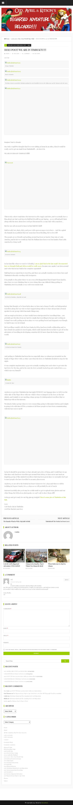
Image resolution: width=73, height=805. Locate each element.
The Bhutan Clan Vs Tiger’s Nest (19, 701)
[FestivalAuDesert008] (13, 294)
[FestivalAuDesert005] (13, 71)
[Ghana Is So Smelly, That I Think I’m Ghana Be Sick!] (36, 555)
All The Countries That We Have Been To (15, 732)
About (5, 730)
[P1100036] (36, 185)
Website (6, 642)
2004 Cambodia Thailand (11, 755)
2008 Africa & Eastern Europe (12, 758)
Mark (5, 691)
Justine (6, 701)
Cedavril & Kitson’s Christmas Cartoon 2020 (16, 679)
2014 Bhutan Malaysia (10, 766)
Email (5, 635)
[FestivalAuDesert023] (36, 440)
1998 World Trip (8, 751)
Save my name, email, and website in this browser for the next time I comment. (31, 649)
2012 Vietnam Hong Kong (11, 762)
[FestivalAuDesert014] (13, 251)
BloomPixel (44, 802)
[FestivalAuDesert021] (36, 111)
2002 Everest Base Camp (11, 753)
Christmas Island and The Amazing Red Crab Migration (25, 696)
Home (5, 727)
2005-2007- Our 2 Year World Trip (21, 39)
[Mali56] (8, 380)
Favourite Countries (9, 745)
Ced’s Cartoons (8, 737)
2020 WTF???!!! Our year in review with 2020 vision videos (20, 676)
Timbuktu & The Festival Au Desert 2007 (58, 521)
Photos (6, 778)
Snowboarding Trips (9, 749)
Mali (33, 39)
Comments (7, 608)
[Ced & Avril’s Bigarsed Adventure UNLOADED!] (14, 555)
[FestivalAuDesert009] (13, 80)
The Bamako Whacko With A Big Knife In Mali (16, 521)
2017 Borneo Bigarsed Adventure (13, 774)
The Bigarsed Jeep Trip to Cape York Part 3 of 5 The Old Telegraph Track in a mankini (37, 693)
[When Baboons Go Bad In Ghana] (58, 555)
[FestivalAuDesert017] (12, 344)
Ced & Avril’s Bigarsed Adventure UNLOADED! (11, 565)
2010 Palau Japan (8, 760)
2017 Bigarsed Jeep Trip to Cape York (14, 776)
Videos (6, 781)
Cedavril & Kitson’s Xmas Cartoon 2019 (15, 681)
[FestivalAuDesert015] (12, 63)
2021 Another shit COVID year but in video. (16, 671)
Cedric (7, 53)
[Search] (65, 661)
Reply (67, 580)
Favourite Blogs (8, 742)
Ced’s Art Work (8, 735)
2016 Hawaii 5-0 (8, 772)
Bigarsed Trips (8, 747)
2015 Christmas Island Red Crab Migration (16, 768)
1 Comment (27, 53)
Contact (6, 739)
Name (5, 628)
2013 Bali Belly (8, 764)
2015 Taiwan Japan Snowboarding (13, 770)
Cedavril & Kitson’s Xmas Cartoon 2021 (15, 674)
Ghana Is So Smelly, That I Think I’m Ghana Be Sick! (35, 565)
